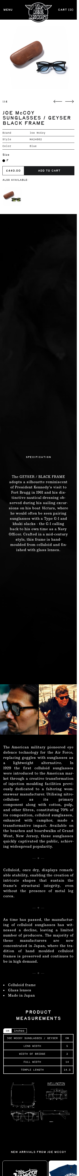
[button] (38, 58)
